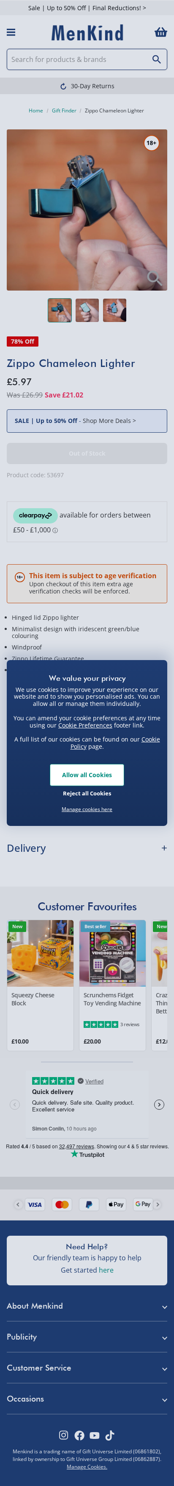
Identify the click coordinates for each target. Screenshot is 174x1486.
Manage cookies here (87, 809)
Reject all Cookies (87, 793)
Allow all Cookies (87, 775)
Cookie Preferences (85, 725)
